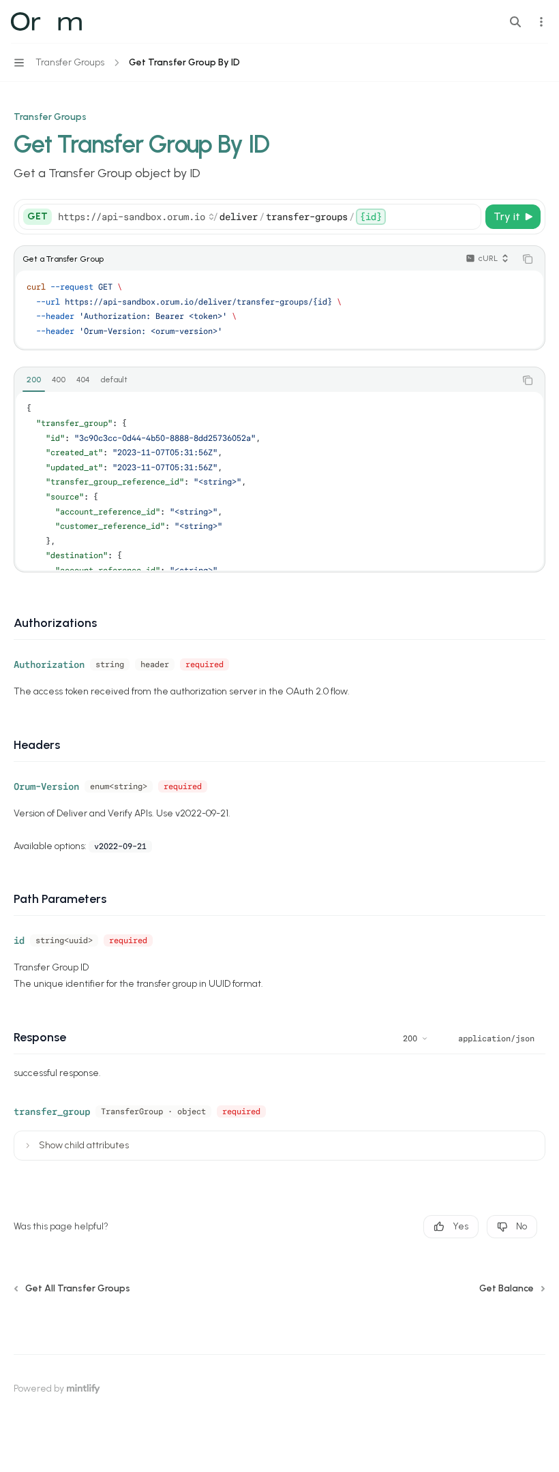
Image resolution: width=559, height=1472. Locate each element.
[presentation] (279, 481)
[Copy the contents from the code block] (528, 259)
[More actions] (541, 21)
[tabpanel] (279, 481)
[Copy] (468, 217)
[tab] (33, 379)
